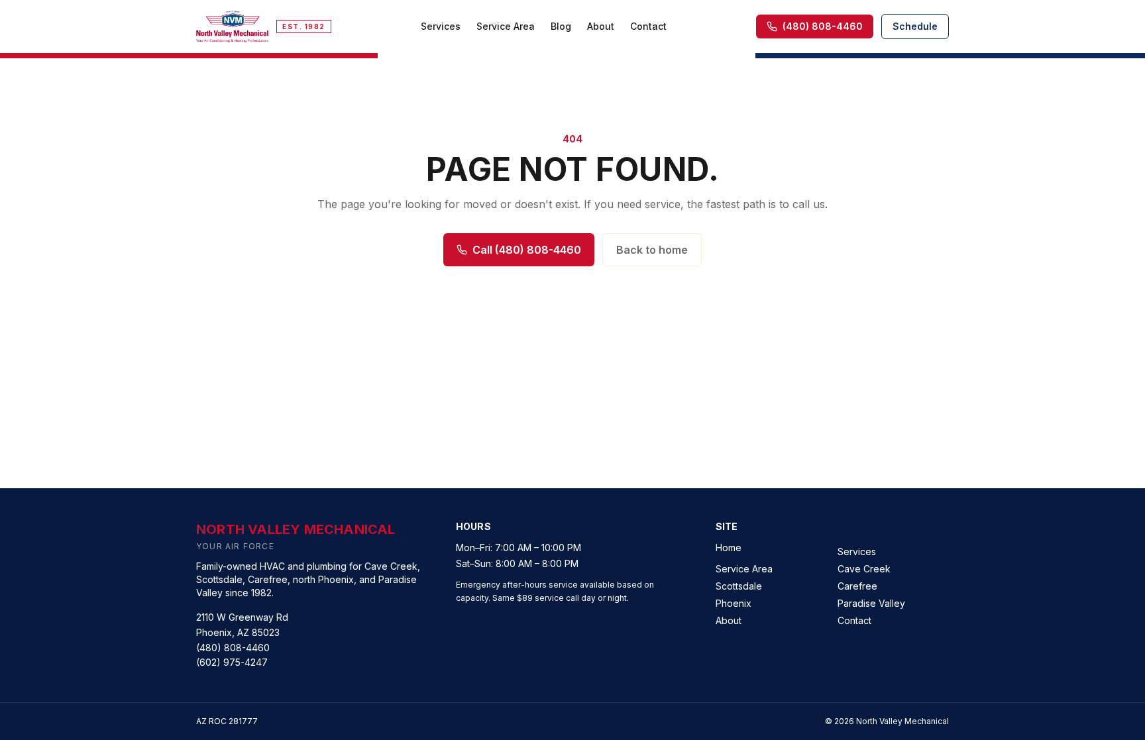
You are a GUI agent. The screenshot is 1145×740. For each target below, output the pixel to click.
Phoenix (733, 603)
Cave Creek (864, 568)
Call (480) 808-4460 (526, 249)
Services (441, 26)
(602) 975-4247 (232, 662)
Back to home (652, 249)
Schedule (915, 26)
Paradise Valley (871, 603)
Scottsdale (739, 586)
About (600, 26)
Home (728, 547)
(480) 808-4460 (233, 647)
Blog (561, 26)
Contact (648, 26)
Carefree (857, 586)
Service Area (505, 26)
